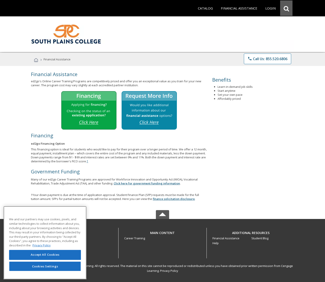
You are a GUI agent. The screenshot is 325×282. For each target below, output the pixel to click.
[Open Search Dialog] (286, 8)
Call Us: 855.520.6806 (267, 58)
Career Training (134, 238)
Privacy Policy (169, 271)
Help (215, 243)
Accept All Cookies (45, 255)
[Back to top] (162, 232)
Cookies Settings (45, 266)
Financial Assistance (225, 238)
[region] (45, 242)
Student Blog (259, 238)
